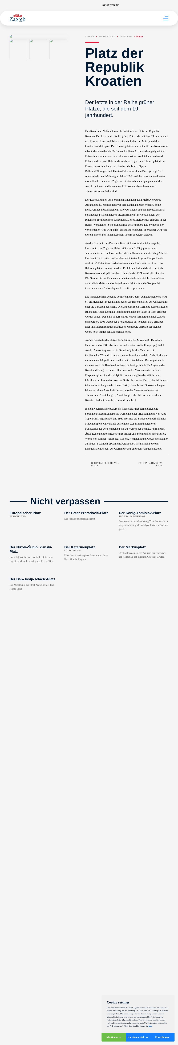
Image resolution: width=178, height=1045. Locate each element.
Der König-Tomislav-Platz (150, 464)
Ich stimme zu (113, 1037)
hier (150, 1026)
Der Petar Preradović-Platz (105, 464)
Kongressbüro (110, 5)
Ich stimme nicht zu (138, 1037)
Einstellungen (162, 1037)
